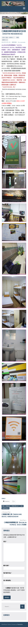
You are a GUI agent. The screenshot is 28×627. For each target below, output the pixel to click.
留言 (5, 541)
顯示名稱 (6, 565)
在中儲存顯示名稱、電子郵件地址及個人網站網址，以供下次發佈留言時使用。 (14, 590)
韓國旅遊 (8, 506)
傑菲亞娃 (14, 42)
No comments (21, 42)
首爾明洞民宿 (5, 508)
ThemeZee (20, 624)
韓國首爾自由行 (15, 506)
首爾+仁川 (5, 40)
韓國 (17, 37)
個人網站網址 (7, 580)
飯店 (22, 506)
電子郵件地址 (7, 573)
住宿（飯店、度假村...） (8, 37)
